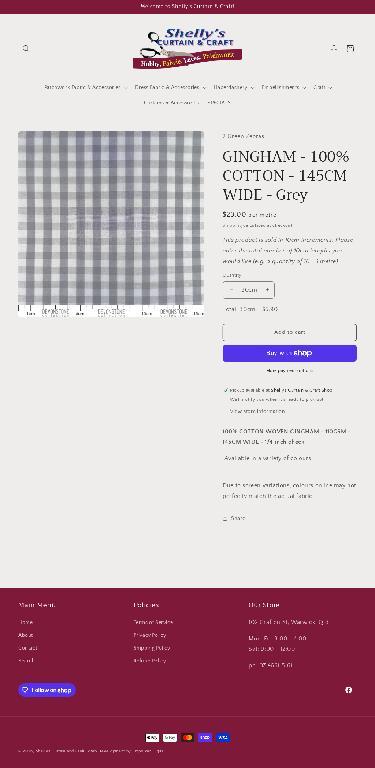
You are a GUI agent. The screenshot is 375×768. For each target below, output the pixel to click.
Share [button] (238, 518)
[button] (26, 49)
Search (26, 661)
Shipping (232, 225)
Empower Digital (149, 751)
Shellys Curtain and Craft (60, 751)
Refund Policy (150, 661)
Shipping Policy (152, 648)
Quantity (232, 275)
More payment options (289, 370)
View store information (257, 411)
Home (25, 622)
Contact (27, 648)
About (25, 635)
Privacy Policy (150, 635)
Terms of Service (153, 622)
